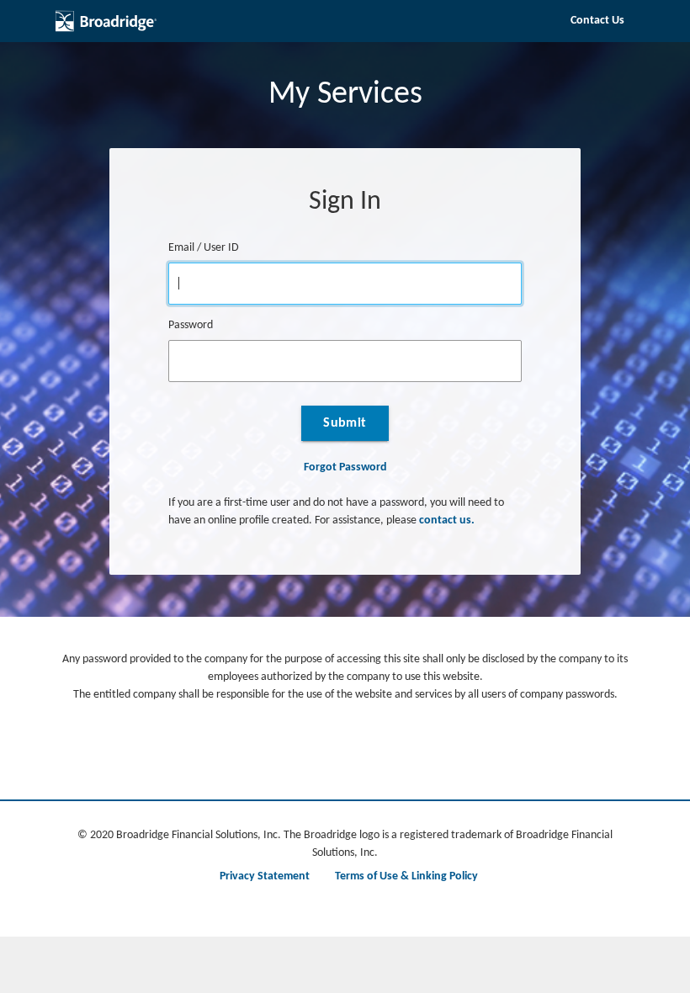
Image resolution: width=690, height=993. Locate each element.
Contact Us (597, 20)
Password (190, 325)
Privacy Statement (265, 876)
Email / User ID (203, 248)
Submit (345, 423)
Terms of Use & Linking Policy (406, 876)
